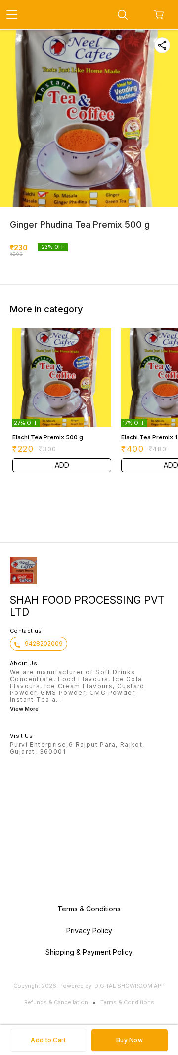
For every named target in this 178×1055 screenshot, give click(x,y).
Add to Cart (48, 1040)
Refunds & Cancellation (56, 1002)
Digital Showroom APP (129, 985)
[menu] (11, 14)
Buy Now (129, 1040)
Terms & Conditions (127, 1002)
